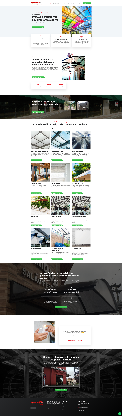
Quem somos (56, 3)
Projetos (70, 3)
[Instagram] (33, 408)
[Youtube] (35, 408)
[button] (63, 106)
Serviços (63, 3)
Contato (75, 3)
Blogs (80, 3)
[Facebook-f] (31, 408)
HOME (50, 3)
